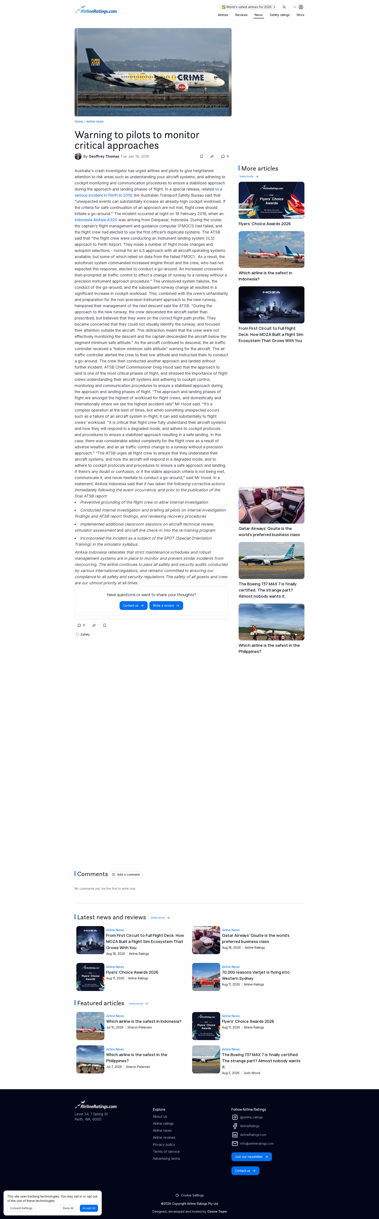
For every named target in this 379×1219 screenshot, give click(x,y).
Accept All (88, 1208)
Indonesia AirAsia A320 (96, 219)
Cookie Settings (192, 1195)
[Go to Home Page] (96, 11)
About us (160, 1116)
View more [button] (246, 176)
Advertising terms (166, 1158)
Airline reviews (164, 1137)
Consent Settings (21, 1208)
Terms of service (166, 1151)
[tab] (223, 14)
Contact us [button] (130, 605)
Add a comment (128, 874)
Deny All (68, 1208)
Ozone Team (217, 1211)
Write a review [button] (163, 605)
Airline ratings (163, 1123)
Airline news (95, 121)
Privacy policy (164, 1144)
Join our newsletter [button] (249, 1156)
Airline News (115, 930)
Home (79, 121)
